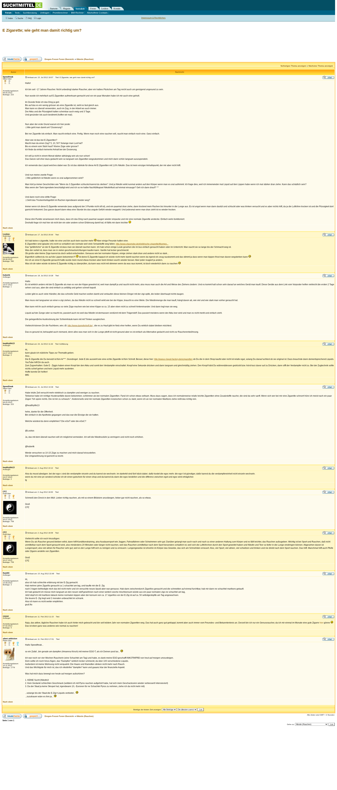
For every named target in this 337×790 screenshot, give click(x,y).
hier (321, 622)
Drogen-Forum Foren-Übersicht (59, 59)
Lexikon (104, 8)
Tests (17, 13)
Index (10, 18)
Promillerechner (60, 13)
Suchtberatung (30, 13)
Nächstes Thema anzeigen (321, 66)
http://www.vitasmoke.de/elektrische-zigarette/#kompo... (142, 244)
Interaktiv (80, 9)
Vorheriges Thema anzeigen (293, 66)
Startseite (54, 8)
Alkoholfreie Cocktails (97, 13)
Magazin (66, 8)
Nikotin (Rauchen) (85, 59)
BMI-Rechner (77, 13)
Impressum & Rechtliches (153, 18)
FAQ (30, 18)
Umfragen (44, 13)
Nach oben (8, 228)
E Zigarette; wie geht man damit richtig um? (41, 30)
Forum (93, 8)
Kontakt (117, 8)
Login (39, 18)
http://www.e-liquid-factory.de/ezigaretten (173, 359)
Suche (20, 18)
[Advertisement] (66, 45)
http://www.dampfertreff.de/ (80, 325)
